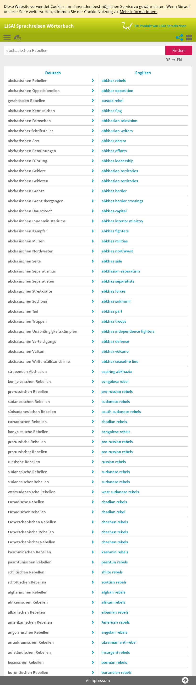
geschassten (18, 100)
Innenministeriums (48, 221)
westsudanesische (23, 491)
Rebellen (40, 80)
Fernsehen (41, 120)
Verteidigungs (44, 341)
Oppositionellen (46, 90)
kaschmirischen (21, 552)
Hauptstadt (42, 211)
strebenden (18, 371)
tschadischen (19, 421)
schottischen (19, 582)
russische (16, 461)
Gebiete (39, 170)
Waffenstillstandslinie (51, 361)
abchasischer (19, 130)
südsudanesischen (24, 411)
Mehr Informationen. (138, 11)
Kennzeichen (43, 110)
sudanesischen (21, 401)
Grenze (38, 190)
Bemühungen (44, 150)
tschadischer (19, 511)
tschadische (18, 501)
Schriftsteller (42, 130)
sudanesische (19, 471)
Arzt (35, 140)
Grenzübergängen (48, 200)
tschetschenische (23, 532)
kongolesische (20, 431)
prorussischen (20, 391)
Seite (36, 261)
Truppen (39, 321)
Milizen (38, 241)
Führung (39, 160)
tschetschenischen (24, 521)
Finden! (178, 50)
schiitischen (18, 572)
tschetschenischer (23, 542)
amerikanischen (22, 622)
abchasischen (19, 80)
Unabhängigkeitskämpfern (55, 331)
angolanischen (20, 632)
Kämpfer (39, 231)
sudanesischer (20, 481)
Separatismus (44, 271)
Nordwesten (43, 251)
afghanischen (19, 592)
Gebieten (40, 180)
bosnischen (17, 662)
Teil (35, 311)
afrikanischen (20, 602)
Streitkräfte (42, 291)
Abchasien (38, 371)
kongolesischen (21, 381)
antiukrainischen (23, 642)
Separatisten (43, 281)
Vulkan (38, 351)
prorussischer (19, 451)
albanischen (18, 612)
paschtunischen (21, 562)
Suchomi (39, 301)
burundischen (20, 672)
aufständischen (21, 652)
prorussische (19, 441)
